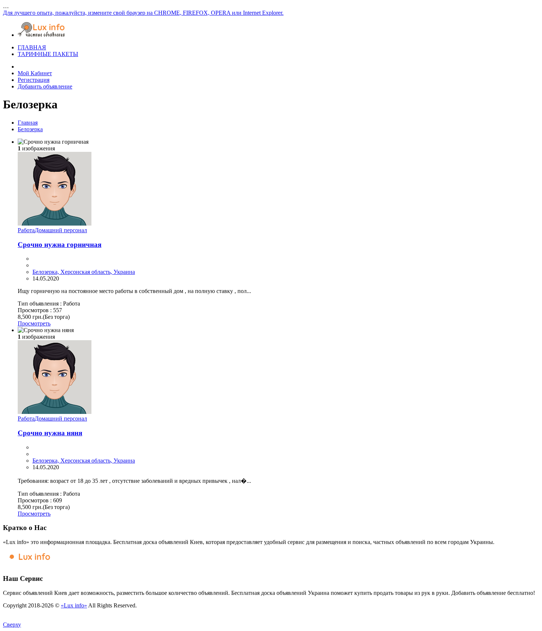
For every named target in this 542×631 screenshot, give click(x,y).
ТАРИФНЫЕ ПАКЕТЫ (48, 54)
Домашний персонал (61, 230)
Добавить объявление (45, 86)
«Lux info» (74, 605)
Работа (26, 230)
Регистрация (33, 80)
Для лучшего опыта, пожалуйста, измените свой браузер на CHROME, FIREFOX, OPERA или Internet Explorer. (143, 13)
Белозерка (30, 129)
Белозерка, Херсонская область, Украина (83, 272)
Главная (28, 122)
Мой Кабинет (35, 73)
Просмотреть (34, 323)
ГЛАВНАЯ (32, 47)
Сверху (12, 624)
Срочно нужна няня (50, 433)
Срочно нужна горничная (59, 244)
